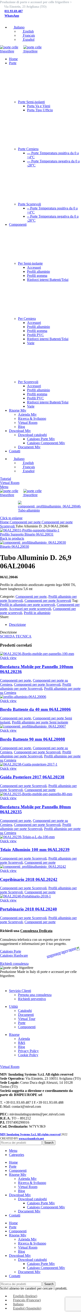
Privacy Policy (28, 1051)
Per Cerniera (27, 318)
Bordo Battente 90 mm (32, 739)
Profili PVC (35, 335)
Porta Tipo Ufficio (40, 110)
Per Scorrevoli (28, 382)
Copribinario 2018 (28, 879)
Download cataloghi (32, 435)
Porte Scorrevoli (29, 204)
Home (5, 522)
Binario (14, 546)
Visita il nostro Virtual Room (20, 1063)
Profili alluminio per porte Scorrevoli (35, 686)
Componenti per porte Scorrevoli (48, 600)
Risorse (14, 1034)
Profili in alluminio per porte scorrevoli (27, 605)
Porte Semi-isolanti (31, 102)
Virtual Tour (26, 1019)
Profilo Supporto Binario (27, 534)
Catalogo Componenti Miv (46, 443)
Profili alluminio (38, 271)
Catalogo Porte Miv (41, 439)
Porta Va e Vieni (38, 106)
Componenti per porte (26, 522)
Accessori (34, 267)
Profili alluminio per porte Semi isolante (40, 722)
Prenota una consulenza (35, 995)
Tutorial (5, 479)
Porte (21, 1023)
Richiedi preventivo (32, 999)
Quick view (8, 658)
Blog (21, 427)
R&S (21, 1043)
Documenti (26, 1015)
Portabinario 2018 (28, 909)
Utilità (13, 1006)
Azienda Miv (27, 414)
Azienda (24, 1039)
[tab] (45, 625)
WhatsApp (11, 15)
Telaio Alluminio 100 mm (35, 849)
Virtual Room (27, 423)
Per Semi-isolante (30, 263)
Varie (30, 343)
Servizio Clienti (20, 991)
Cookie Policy (28, 1055)
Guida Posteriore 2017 (32, 777)
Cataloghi (25, 1011)
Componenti (27, 1027)
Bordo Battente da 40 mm (35, 709)
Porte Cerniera (28, 149)
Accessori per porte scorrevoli (30, 609)
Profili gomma (37, 276)
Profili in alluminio (37, 613)
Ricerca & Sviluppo (32, 418)
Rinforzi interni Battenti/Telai (47, 280)
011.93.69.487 (13, 11)
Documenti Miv (29, 447)
